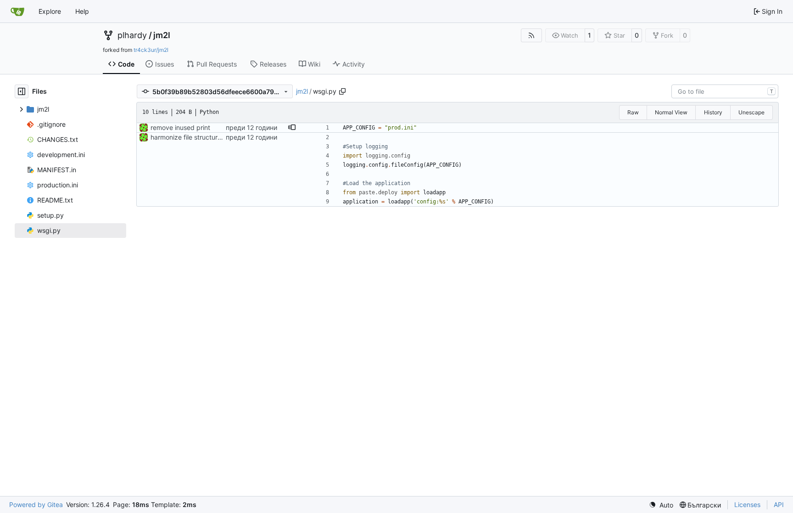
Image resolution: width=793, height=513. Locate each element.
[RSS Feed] (531, 35)
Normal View (671, 112)
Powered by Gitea (36, 504)
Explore (50, 11)
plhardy (132, 35)
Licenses (747, 504)
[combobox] (724, 91)
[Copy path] (342, 91)
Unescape (751, 112)
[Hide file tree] (21, 91)
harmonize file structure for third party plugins (219, 137)
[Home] (17, 11)
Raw (633, 112)
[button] (292, 127)
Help (82, 11)
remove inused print (180, 127)
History (713, 112)
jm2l (161, 35)
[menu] (661, 505)
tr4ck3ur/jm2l (151, 49)
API (779, 504)
